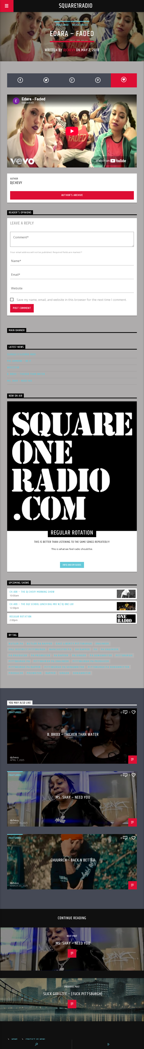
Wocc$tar (13, 367)
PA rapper (61, 655)
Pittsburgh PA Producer (91, 661)
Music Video (80, 24)
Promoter (34, 673)
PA (95, 649)
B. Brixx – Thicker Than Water (26, 374)
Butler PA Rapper (39, 643)
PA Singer (79, 655)
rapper (51, 673)
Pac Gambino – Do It (19, 361)
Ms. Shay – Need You (19, 381)
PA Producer (18, 655)
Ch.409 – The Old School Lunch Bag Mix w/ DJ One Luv (42, 604)
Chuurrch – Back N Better (73, 860)
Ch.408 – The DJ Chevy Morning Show (32, 591)
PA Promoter (40, 655)
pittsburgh (124, 655)
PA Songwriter (101, 655)
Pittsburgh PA (19, 661)
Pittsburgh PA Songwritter (108, 667)
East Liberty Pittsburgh (74, 643)
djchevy (69, 50)
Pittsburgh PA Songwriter (64, 667)
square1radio (76, 6)
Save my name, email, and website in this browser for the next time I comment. (72, 300)
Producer (16, 673)
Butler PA (16, 643)
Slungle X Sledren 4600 (21, 354)
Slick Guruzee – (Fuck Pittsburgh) (73, 994)
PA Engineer (109, 649)
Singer (64, 673)
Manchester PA (60, 649)
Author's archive (72, 195)
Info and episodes (72, 565)
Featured (62, 24)
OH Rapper (82, 649)
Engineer (102, 643)
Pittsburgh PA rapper (25, 667)
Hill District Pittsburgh (27, 649)
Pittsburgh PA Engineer (51, 661)
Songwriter (82, 673)
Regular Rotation (21, 616)
